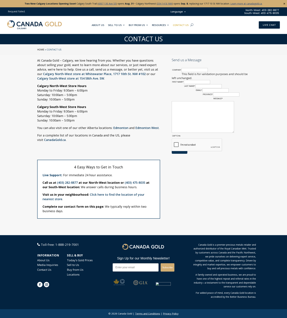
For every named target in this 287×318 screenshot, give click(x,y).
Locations (73, 274)
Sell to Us (73, 265)
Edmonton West (147, 128)
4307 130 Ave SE (107, 3)
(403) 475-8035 (135, 183)
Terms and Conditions (147, 313)
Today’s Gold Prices (80, 260)
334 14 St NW (164, 3)
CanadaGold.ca (55, 140)
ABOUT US (98, 25)
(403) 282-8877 (67, 183)
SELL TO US (115, 25)
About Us (43, 260)
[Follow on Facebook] (40, 284)
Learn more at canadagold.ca (246, 3)
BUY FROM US (137, 25)
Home (40, 49)
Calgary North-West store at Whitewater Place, (78, 74)
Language (177, 11)
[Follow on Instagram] (46, 284)
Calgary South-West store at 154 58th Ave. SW (70, 78)
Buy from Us (75, 270)
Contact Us (44, 270)
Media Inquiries (47, 265)
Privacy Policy (171, 313)
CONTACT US (181, 25)
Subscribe (167, 267)
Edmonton (120, 128)
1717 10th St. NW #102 (129, 74)
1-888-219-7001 (67, 244)
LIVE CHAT (269, 24)
